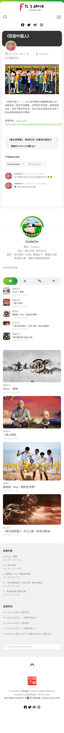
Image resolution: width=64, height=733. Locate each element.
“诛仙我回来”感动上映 (22, 337)
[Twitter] (29, 25)
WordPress (31, 694)
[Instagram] (41, 25)
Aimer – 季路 (18, 292)
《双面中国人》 (29, 617)
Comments (16, 164)
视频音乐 (13, 57)
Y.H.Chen (17, 174)
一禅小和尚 (17, 303)
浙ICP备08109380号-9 (15, 698)
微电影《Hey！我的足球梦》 (25, 314)
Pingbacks (38, 164)
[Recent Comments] (39, 281)
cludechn (43, 53)
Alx (48, 694)
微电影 (15, 311)
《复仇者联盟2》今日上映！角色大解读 (30, 326)
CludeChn (18, 183)
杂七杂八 (16, 322)
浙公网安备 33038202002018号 (44, 698)
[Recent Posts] (10, 281)
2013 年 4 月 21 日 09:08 (35, 184)
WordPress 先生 (13, 634)
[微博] (35, 25)
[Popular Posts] (25, 281)
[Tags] (54, 281)
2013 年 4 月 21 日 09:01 (35, 174)
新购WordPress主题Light (40, 634)
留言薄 (25, 612)
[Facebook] (22, 25)
